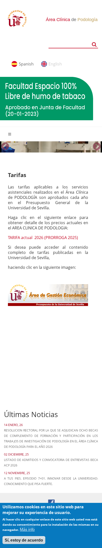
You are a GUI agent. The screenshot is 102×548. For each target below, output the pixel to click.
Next (97, 147)
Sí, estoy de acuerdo (24, 540)
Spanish (26, 64)
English (55, 64)
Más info (27, 529)
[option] (51, 146)
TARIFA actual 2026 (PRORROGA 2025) (43, 237)
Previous (5, 147)
